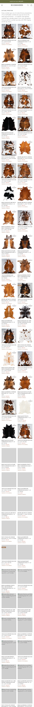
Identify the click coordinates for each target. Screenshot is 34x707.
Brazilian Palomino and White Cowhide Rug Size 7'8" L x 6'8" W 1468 (24, 611)
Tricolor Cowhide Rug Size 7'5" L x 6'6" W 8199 (25, 368)
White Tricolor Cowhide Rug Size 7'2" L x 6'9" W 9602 (9, 157)
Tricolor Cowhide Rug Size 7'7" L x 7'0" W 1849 (25, 586)
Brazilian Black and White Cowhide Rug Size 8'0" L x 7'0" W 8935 (9, 514)
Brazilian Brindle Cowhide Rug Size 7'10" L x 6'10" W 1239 (9, 393)
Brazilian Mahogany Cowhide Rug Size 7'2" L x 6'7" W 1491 (24, 252)
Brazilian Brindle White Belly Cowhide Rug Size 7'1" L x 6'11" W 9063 (25, 466)
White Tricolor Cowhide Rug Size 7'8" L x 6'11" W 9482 (9, 537)
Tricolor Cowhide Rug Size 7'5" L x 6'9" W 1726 (9, 41)
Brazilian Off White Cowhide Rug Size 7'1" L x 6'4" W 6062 (24, 418)
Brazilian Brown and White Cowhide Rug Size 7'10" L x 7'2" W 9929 (25, 682)
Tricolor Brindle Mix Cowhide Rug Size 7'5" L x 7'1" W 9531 (24, 42)
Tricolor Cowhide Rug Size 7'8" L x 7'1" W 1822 (25, 133)
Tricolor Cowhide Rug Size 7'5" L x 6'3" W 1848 (25, 657)
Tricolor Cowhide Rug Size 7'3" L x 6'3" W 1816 (9, 180)
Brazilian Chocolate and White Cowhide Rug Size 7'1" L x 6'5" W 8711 (9, 252)
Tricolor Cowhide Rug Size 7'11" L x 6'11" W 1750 (9, 110)
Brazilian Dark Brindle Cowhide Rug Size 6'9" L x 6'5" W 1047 (8, 658)
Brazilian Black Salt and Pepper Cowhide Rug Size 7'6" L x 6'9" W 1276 (24, 322)
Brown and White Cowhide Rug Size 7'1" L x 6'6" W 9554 (25, 513)
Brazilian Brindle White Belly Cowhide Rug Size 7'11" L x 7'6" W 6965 (24, 277)
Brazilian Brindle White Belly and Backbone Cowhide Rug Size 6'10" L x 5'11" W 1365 (8, 587)
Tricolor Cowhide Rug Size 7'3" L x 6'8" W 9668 (25, 227)
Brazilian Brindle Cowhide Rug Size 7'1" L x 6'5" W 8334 (25, 634)
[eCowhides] (17, 5)
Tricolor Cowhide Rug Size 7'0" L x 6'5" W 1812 (25, 110)
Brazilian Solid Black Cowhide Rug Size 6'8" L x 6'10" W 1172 (8, 134)
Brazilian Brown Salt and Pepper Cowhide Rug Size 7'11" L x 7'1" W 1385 (9, 682)
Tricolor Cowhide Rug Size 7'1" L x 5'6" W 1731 (9, 345)
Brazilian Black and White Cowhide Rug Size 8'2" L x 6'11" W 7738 (9, 204)
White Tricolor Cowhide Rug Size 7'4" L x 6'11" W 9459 (25, 88)
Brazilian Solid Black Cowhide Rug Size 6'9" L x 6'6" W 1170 (8, 442)
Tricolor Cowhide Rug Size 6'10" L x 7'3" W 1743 (9, 562)
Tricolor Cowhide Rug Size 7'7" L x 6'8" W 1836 (25, 65)
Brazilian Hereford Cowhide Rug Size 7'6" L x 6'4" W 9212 (8, 322)
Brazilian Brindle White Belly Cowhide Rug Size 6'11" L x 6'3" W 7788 (8, 228)
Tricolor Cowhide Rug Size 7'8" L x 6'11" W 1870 (25, 180)
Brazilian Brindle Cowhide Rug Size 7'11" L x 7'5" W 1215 (9, 65)
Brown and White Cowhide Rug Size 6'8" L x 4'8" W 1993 (9, 300)
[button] (2, 5)
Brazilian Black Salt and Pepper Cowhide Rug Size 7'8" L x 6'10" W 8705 (8, 611)
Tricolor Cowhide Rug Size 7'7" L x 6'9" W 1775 (9, 88)
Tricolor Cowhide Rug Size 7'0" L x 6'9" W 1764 (9, 634)
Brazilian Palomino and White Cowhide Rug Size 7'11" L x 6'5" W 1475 (8, 369)
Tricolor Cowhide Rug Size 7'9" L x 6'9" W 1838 (25, 300)
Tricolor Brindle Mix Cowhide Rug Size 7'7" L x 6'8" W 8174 (8, 277)
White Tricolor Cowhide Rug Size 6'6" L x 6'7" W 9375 (25, 345)
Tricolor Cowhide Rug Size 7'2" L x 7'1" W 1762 (25, 441)
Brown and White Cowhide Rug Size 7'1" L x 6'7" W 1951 (25, 203)
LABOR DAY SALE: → (17, 1)
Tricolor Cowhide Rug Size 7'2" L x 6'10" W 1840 (9, 417)
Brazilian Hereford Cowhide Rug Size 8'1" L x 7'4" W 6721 (24, 490)
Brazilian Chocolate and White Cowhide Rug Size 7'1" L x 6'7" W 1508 (25, 393)
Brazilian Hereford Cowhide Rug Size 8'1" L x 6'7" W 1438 (24, 538)
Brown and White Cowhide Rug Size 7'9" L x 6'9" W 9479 (25, 157)
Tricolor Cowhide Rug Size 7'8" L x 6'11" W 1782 (9, 489)
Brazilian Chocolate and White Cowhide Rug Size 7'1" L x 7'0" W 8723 (9, 466)
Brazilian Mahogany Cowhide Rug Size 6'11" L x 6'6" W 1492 (24, 563)
